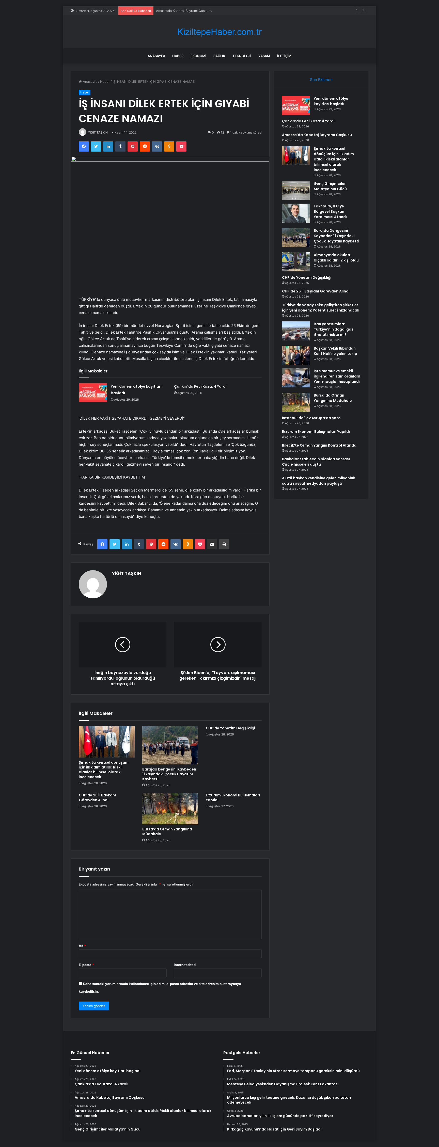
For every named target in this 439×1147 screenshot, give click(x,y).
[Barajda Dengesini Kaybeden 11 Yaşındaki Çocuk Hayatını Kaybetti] (170, 745)
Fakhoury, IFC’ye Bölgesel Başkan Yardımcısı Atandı (330, 211)
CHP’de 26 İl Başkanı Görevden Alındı (97, 797)
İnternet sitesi (185, 965)
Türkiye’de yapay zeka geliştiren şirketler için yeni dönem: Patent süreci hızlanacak (320, 307)
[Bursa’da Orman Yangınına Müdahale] (170, 808)
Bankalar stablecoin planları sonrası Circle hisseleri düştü (316, 461)
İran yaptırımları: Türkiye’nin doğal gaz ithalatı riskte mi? (333, 329)
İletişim (284, 56)
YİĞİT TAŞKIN (98, 132)
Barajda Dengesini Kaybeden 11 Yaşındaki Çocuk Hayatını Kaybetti (169, 774)
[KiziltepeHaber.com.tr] (219, 32)
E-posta (86, 965)
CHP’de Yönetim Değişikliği (230, 728)
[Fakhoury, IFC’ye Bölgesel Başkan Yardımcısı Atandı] (296, 213)
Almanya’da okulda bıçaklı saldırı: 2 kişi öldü (336, 257)
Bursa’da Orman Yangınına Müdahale (167, 832)
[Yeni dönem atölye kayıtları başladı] (93, 392)
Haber (177, 56)
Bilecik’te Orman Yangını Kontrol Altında (319, 445)
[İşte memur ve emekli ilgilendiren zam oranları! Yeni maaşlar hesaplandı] (296, 377)
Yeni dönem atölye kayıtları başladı (331, 101)
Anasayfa (156, 56)
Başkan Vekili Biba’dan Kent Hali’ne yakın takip (335, 351)
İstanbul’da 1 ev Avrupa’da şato (311, 417)
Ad (82, 946)
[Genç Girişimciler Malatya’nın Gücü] (296, 190)
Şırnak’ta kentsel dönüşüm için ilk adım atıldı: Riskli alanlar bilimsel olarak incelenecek (104, 769)
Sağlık (219, 56)
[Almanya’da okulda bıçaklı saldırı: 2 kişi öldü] (296, 261)
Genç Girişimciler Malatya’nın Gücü (330, 186)
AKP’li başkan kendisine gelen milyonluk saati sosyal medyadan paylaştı (318, 481)
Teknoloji (241, 56)
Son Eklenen (321, 79)
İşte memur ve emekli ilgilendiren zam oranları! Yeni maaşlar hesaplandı (337, 376)
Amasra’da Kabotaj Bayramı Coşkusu (184, 11)
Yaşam (264, 56)
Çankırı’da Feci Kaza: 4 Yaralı (201, 386)
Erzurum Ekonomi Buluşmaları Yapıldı (233, 797)
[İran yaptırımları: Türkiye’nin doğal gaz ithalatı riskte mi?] (296, 330)
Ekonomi (198, 56)
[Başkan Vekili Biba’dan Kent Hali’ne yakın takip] (296, 355)
